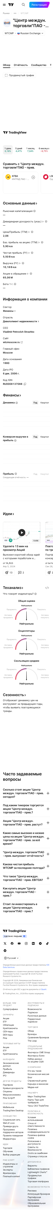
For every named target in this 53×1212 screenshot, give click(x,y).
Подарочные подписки (34, 1020)
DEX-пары (8, 1034)
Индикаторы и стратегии (10, 1165)
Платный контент (11, 1176)
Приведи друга (10, 1126)
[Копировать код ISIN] (25, 384)
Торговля (7, 1148)
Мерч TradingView (37, 1096)
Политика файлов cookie (36, 1136)
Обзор (31, 1031)
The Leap (32, 1040)
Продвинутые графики (35, 1176)
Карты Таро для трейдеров (36, 1101)
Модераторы (9, 1138)
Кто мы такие (34, 1071)
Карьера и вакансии (38, 1084)
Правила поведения (13, 1135)
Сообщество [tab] (38, 64)
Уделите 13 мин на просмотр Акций (15, 548)
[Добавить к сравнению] (33, 177)
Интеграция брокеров (39, 1194)
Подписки (33, 1012)
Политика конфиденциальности (38, 1130)
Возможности (35, 1009)
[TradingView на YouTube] (19, 943)
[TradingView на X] (5, 943)
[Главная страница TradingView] (11, 5)
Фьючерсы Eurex (36, 1055)
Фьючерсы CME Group (39, 1052)
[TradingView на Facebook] (12, 943)
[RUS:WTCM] (6, 540)
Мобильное (8, 1107)
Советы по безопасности (35, 1148)
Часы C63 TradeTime (38, 1105)
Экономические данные (11, 1064)
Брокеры (32, 1034)
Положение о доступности (34, 1142)
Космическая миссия (38, 1074)
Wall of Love (9, 1123)
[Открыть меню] (4, 5)
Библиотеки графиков (38, 1169)
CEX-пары (8, 1031)
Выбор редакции (11, 1154)
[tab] (35, 403)
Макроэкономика (12, 1094)
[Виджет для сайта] (47, 588)
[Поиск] (23, 5)
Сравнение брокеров (38, 1037)
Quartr (43, 989)
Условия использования (35, 1118)
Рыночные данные (37, 1015)
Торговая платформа (38, 1181)
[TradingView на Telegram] (40, 943)
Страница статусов (37, 1156)
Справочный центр (37, 1080)
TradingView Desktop (13, 1110)
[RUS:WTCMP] (48, 540)
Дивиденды (9, 1072)
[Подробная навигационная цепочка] (15, 13)
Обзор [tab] (6, 64)
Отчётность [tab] (21, 64)
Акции (6, 1018)
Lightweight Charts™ (37, 1172)
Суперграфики (10, 1009)
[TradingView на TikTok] (47, 943)
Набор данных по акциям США (36, 1060)
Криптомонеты (10, 1028)
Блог (30, 1077)
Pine (5, 1038)
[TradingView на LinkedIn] (33, 943)
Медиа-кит (33, 1087)
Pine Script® (9, 1098)
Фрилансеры (9, 1173)
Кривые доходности (13, 1088)
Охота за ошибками (37, 1153)
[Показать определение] (34, 211)
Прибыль (7, 1069)
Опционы (7, 1091)
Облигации (8, 1025)
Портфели (8, 1085)
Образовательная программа (36, 1204)
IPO (4, 1075)
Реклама (32, 1190)
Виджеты (32, 1165)
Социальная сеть (11, 1119)
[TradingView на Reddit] (5, 951)
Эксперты (8, 1169)
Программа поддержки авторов (13, 1130)
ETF (5, 1021)
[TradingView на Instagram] (26, 943)
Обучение (8, 1151)
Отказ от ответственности (36, 1124)
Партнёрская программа (34, 1198)
